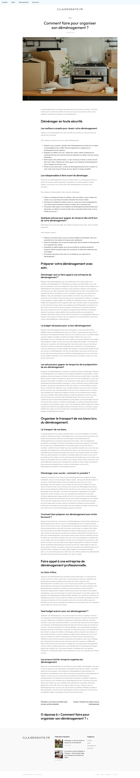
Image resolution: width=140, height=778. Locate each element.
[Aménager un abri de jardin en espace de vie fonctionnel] (59, 744)
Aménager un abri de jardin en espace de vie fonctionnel (74, 742)
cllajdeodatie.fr (70, 9)
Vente (70, 18)
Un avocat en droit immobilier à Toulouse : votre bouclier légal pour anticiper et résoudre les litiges (74, 754)
